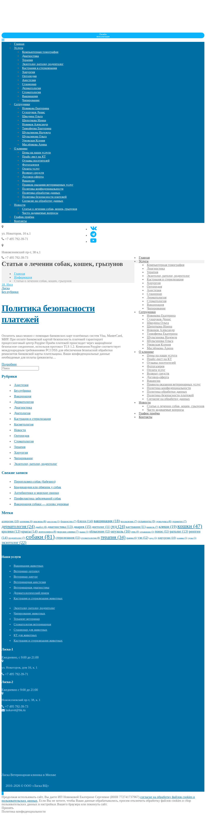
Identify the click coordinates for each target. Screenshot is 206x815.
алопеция (26, 521)
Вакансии (28, 180)
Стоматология (31, 92)
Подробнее (9, 364)
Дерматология (31, 88)
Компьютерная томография (40, 52)
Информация (23, 277)
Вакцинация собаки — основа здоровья (41, 504)
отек (135, 531)
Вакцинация (30, 96)
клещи (168, 526)
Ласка (6, 288)
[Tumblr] (93, 234)
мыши (84, 532)
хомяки (182, 538)
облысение (99, 531)
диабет (41, 527)
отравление (147, 532)
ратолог (179, 531)
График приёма (24, 216)
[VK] (93, 228)
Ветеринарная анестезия (30, 582)
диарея (82, 527)
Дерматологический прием (31, 593)
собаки (40, 537)
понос (162, 531)
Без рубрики (10, 292)
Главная (19, 43)
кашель (152, 527)
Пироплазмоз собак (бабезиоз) (35, 481)
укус (153, 538)
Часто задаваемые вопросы (40, 212)
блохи (85, 521)
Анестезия (29, 80)
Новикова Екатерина (35, 108)
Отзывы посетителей (35, 160)
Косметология (23, 424)
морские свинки (68, 531)
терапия (113, 537)
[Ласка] (32, 30)
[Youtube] (93, 240)
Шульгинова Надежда (36, 132)
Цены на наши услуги (36, 152)
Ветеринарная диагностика (31, 587)
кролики (11, 531)
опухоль (120, 531)
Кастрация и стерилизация (39, 68)
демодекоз (163, 521)
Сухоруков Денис (33, 112)
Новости (19, 204)
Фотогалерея (30, 164)
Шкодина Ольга (32, 116)
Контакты (20, 221)
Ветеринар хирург (26, 576)
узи (143, 537)
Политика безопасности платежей (44, 196)
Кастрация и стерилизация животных (38, 598)
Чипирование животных (29, 613)
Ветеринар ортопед (26, 571)
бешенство (68, 521)
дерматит (179, 521)
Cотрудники (22, 104)
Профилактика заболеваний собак (37, 498)
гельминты (146, 521)
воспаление (129, 521)
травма (131, 538)
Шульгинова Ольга (34, 136)
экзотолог (14, 542)
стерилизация (68, 537)
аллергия (10, 521)
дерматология (18, 526)
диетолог (101, 527)
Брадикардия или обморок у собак (37, 487)
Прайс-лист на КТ (34, 156)
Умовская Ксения (33, 140)
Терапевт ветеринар (27, 618)
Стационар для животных (30, 629)
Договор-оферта (33, 176)
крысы (29, 531)
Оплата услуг (31, 168)
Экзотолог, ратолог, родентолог (42, 64)
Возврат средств (33, 172)
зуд (118, 526)
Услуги (18, 47)
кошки (189, 526)
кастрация (136, 527)
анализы (39, 521)
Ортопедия (29, 76)
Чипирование (31, 100)
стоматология (90, 537)
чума (192, 538)
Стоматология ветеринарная (32, 624)
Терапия (27, 60)
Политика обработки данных (41, 192)
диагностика (60, 527)
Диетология (22, 413)
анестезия (53, 521)
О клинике (21, 148)
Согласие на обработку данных (42, 200)
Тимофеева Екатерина (36, 128)
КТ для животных (25, 635)
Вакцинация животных (28, 565)
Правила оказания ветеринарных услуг (47, 184)
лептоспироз (47, 531)
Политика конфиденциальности (42, 188)
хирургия (167, 537)
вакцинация (107, 521)
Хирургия (28, 72)
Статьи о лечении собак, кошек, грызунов (49, 208)
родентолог (16, 538)
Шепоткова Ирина (34, 120)
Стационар (29, 84)
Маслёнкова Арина (34, 144)
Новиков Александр (35, 124)
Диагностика (30, 56)
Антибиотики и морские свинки (36, 493)
